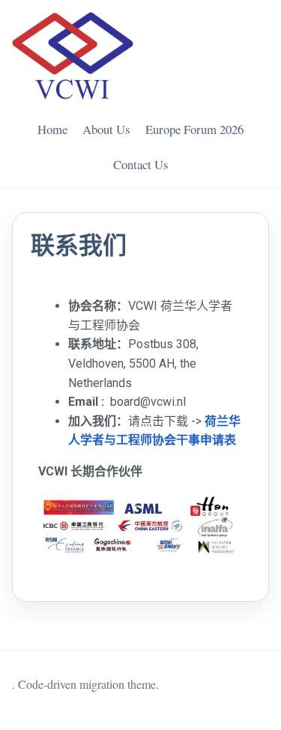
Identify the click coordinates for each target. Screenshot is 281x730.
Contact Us (141, 164)
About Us (106, 129)
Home (52, 129)
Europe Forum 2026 (194, 129)
